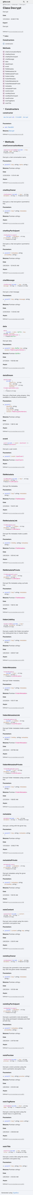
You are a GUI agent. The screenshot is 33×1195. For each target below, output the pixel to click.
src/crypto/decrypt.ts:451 (16, 562)
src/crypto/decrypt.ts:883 (16, 1094)
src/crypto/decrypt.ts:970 (16, 182)
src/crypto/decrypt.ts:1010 (17, 368)
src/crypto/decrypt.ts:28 (16, 134)
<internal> (14, 4)
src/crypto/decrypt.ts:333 (16, 612)
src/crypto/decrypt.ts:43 (16, 853)
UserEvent (23, 443)
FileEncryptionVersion (11, 335)
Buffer (20, 332)
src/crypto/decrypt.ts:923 (16, 1139)
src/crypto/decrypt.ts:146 (16, 902)
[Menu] (28, 1)
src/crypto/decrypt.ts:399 (16, 806)
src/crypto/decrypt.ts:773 (16, 1048)
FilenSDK (18, 117)
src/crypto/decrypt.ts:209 (16, 513)
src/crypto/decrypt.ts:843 (16, 1184)
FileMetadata (13, 481)
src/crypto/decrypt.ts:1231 (16, 431)
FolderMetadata (16, 676)
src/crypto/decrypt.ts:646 (16, 223)
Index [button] (6, 36)
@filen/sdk (6, 2)
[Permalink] (7, 15)
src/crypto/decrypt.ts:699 (16, 319)
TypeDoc (16, 1193)
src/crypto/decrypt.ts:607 (16, 273)
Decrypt (22, 4)
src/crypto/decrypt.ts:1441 (17, 467)
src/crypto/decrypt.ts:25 (16, 31)
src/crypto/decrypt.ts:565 (16, 660)
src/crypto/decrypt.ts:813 (16, 948)
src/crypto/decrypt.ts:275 (16, 708)
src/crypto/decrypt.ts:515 (16, 757)
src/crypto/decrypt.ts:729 (16, 996)
